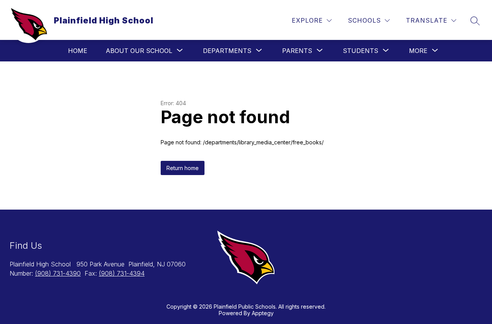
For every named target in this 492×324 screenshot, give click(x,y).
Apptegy (263, 313)
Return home (182, 168)
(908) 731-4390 (58, 273)
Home (77, 51)
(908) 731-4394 (122, 273)
